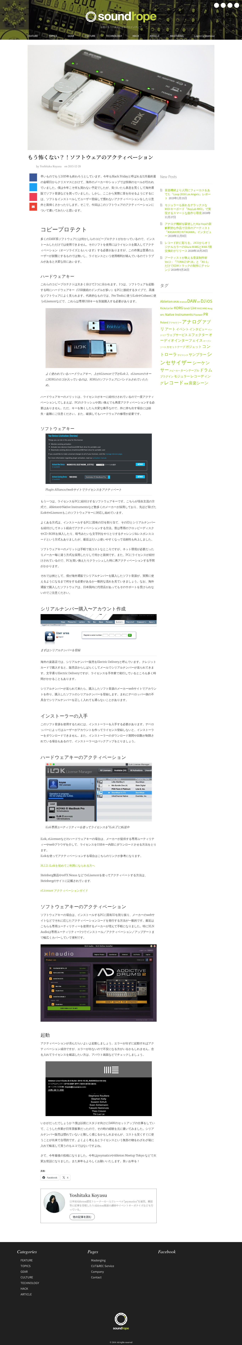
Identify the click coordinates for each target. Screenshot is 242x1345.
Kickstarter (166, 308)
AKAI (176, 302)
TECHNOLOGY (114, 36)
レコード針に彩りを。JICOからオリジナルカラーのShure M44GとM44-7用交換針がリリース (188, 246)
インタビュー (198, 329)
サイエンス (183, 355)
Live (193, 308)
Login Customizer (204, 36)
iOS (209, 301)
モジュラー (182, 376)
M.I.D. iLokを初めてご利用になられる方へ (68, 865)
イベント (182, 329)
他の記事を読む (82, 1217)
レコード (174, 383)
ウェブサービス (177, 335)
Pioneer (198, 314)
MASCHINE (202, 308)
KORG (178, 307)
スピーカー (174, 370)
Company (97, 1271)
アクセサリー (175, 322)
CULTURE (90, 36)
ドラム (206, 369)
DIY (198, 302)
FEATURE (32, 36)
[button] (33, 177)
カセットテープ (176, 347)
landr (187, 308)
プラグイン (166, 376)
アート (170, 329)
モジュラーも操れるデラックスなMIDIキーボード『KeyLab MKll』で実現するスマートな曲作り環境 (188, 209)
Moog (209, 308)
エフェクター (198, 335)
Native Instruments (179, 314)
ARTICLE (154, 36)
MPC (162, 314)
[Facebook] (216, 5)
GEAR (71, 36)
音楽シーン (199, 383)
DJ (203, 301)
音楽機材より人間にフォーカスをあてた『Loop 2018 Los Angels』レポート (188, 194)
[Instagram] (229, 5)
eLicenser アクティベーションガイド (64, 890)
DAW (192, 301)
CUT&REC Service (102, 1266)
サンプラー (197, 354)
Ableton (166, 301)
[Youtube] (236, 5)
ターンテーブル (190, 370)
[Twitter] (223, 5)
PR (205, 314)
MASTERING (177, 36)
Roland (164, 322)
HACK (136, 36)
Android (183, 302)
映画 (186, 384)
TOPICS (53, 36)
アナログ (192, 322)
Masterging (98, 1260)
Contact (96, 1277)
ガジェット (194, 347)
